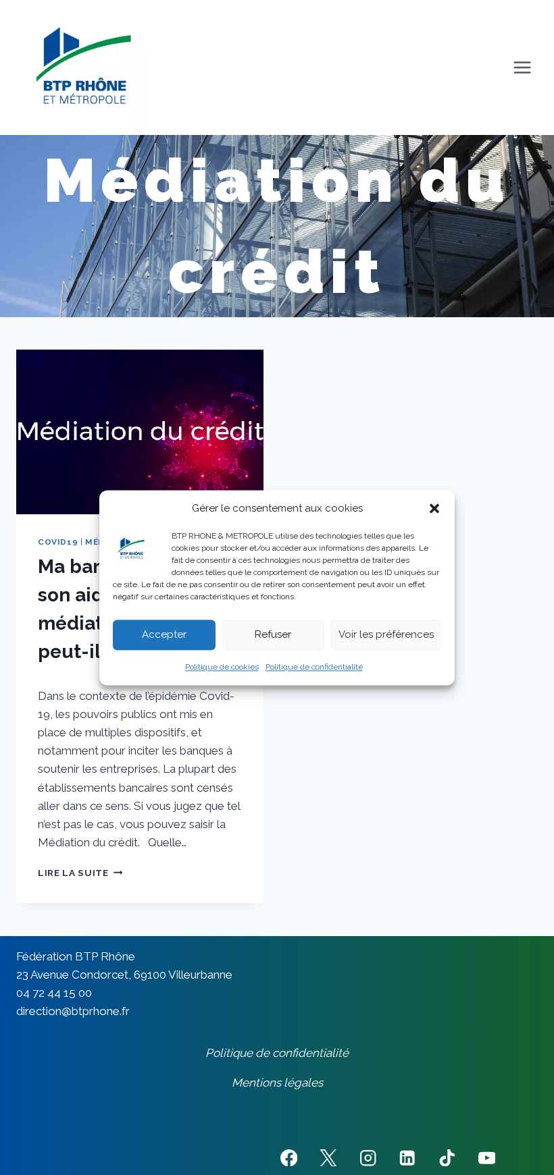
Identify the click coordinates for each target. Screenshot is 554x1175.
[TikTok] (447, 1158)
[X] (328, 1158)
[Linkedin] (408, 1158)
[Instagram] (368, 1158)
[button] (434, 508)
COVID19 (58, 542)
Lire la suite (80, 872)
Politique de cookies (222, 667)
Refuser (273, 634)
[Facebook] (289, 1158)
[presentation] (139, 432)
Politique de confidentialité (314, 667)
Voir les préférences (386, 634)
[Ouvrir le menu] (522, 67)
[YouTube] (487, 1158)
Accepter (164, 634)
